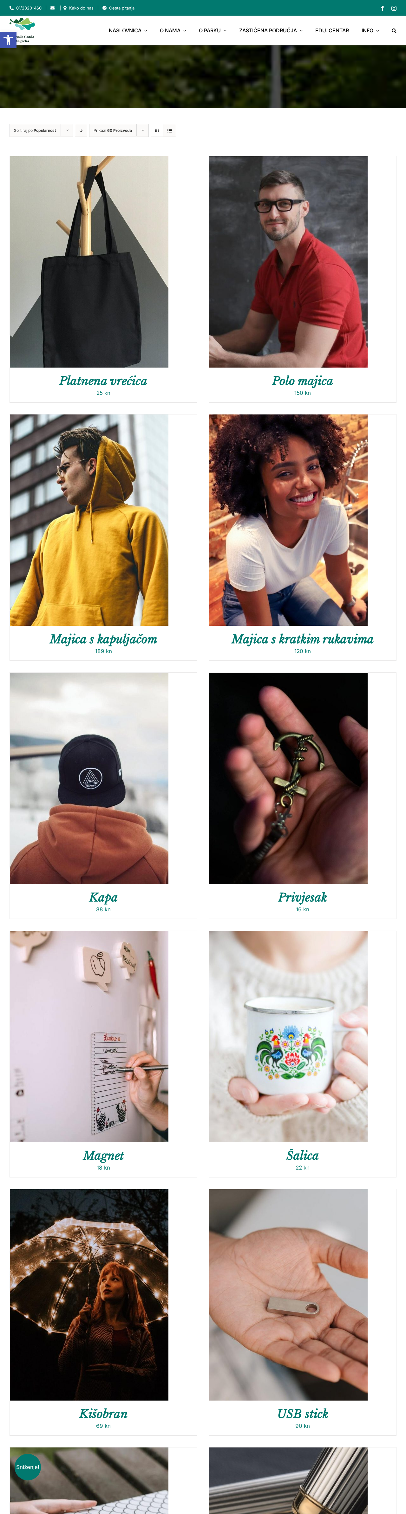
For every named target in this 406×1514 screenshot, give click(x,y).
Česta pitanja (121, 7)
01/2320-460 (29, 7)
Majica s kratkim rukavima (303, 639)
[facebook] (382, 8)
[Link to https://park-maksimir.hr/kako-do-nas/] (65, 8)
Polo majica (302, 381)
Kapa (103, 897)
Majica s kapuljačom (103, 639)
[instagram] (393, 8)
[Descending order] (81, 130)
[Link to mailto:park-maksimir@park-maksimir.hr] (52, 8)
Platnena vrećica (103, 381)
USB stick (302, 1414)
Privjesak (302, 897)
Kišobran (103, 1414)
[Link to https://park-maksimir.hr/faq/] (104, 8)
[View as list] (169, 130)
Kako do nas (81, 7)
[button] (8, 40)
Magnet (103, 1156)
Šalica (302, 1156)
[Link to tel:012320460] (12, 8)
